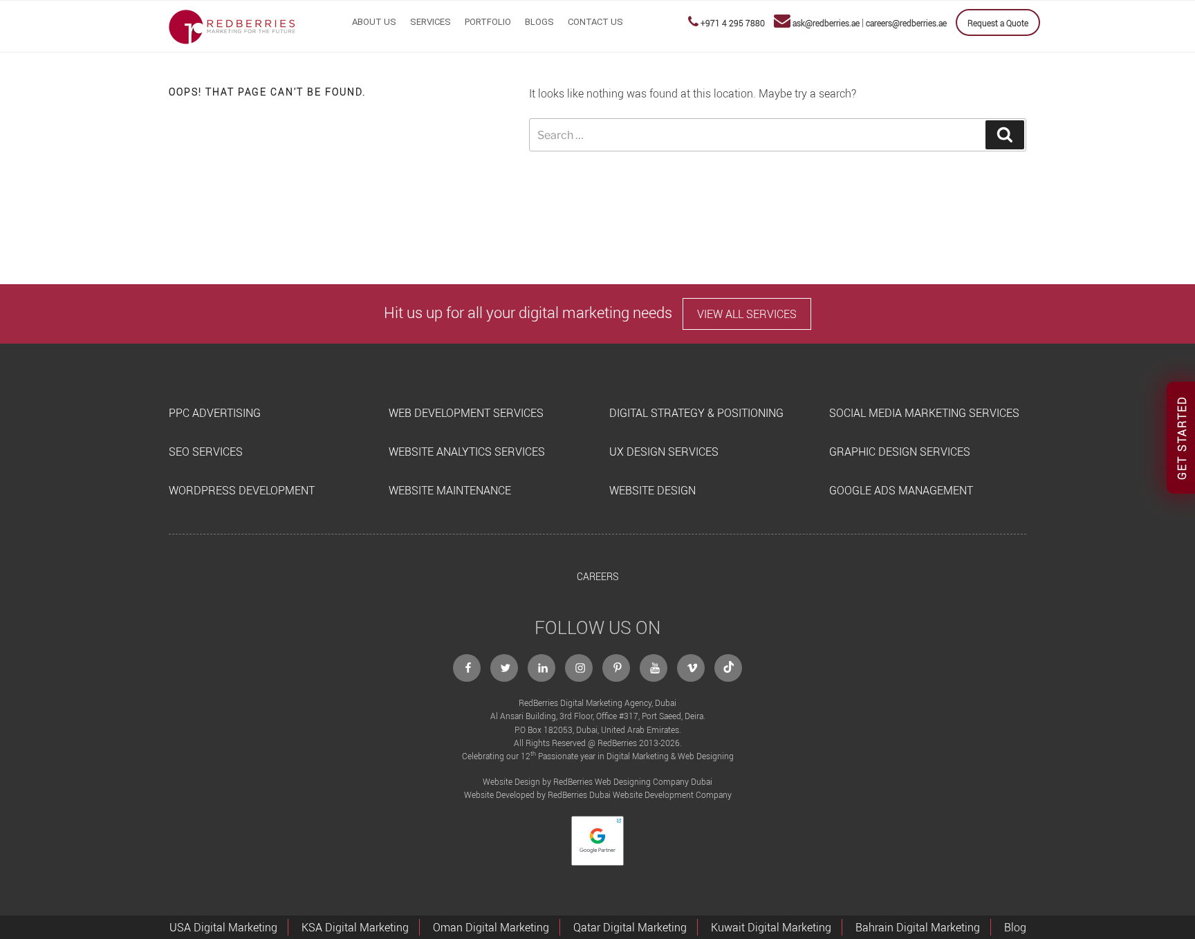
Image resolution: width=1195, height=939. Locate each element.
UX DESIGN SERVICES (664, 451)
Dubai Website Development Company (660, 794)
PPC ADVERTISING (215, 412)
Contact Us (595, 22)
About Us (374, 22)
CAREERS (597, 576)
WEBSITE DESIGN (652, 490)
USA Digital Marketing (223, 927)
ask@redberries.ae (826, 22)
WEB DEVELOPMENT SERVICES (466, 412)
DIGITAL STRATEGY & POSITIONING (696, 412)
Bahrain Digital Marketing (917, 927)
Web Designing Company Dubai (653, 781)
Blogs (539, 22)
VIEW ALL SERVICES (747, 314)
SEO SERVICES (206, 451)
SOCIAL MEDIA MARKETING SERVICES (924, 412)
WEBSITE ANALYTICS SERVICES (467, 451)
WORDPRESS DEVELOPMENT (242, 490)
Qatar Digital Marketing (630, 927)
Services (430, 22)
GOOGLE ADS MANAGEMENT (901, 490)
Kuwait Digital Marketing (771, 927)
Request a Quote (997, 22)
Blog (1015, 927)
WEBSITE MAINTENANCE (450, 490)
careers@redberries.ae (906, 22)
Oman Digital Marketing (491, 927)
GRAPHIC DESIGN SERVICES (899, 451)
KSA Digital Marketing (355, 927)
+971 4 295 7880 (733, 22)
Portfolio (488, 22)
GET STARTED (1181, 438)
